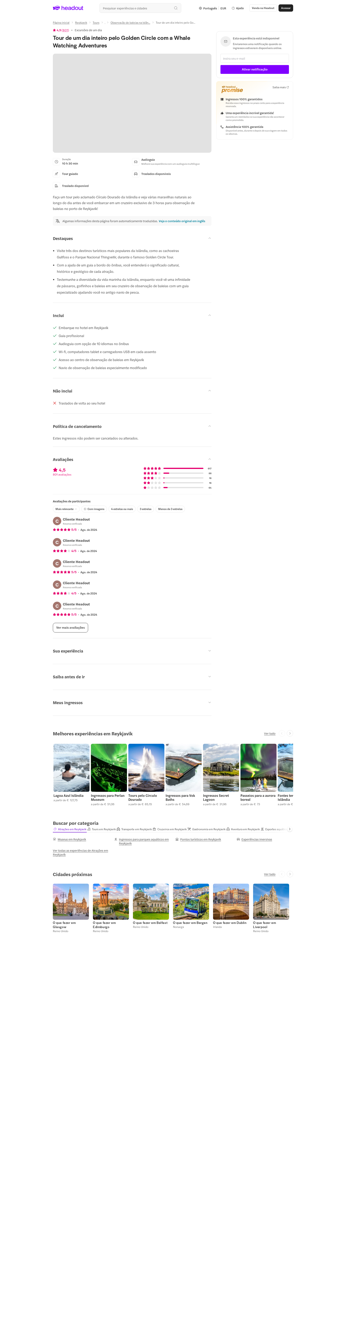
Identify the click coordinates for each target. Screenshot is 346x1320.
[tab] (70, 829)
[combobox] (140, 8)
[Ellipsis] (105, 23)
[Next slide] (290, 733)
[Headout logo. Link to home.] (68, 8)
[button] (71, 775)
